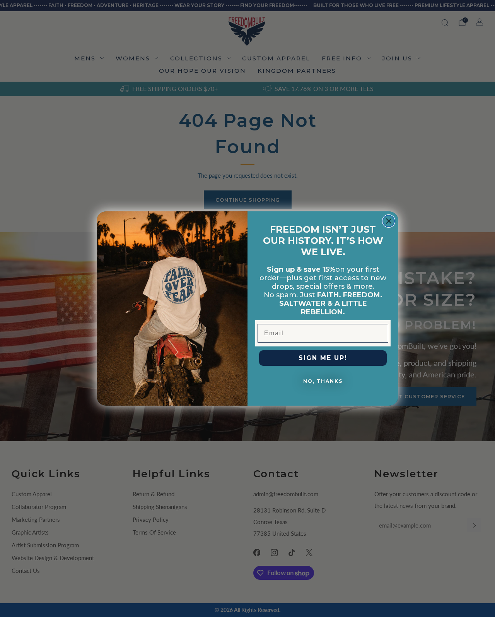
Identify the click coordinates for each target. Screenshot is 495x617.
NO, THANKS (323, 381)
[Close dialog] (388, 221)
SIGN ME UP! (323, 358)
